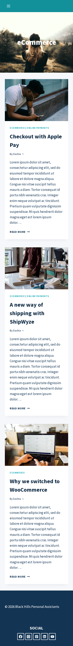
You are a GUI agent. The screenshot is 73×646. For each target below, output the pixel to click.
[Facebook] (20, 636)
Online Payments (38, 127)
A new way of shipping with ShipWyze (27, 313)
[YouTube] (52, 636)
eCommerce (17, 127)
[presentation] (36, 100)
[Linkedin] (44, 636)
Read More (20, 232)
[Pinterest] (36, 636)
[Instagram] (28, 636)
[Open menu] (8, 6)
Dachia (17, 154)
